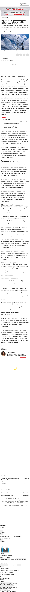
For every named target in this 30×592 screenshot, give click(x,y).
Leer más (22, 356)
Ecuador (3, 345)
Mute (1, 531)
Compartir (18, 559)
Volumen (2, 532)
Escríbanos (15, 508)
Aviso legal (5, 505)
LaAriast (8, 58)
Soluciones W (20, 507)
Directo (19, 536)
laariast (10, 58)
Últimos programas (12, 536)
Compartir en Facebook (6, 583)
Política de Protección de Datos (14, 505)
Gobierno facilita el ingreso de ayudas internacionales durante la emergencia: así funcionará (10, 494)
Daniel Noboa (4, 347)
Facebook (17, 55)
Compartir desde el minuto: (8, 591)
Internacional (5, 17)
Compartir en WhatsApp (6, 587)
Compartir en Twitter (5, 584)
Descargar (2, 590)
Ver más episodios (5, 559)
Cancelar (7, 578)
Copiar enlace (3, 588)
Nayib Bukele (4, 349)
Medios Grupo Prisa (15, 516)
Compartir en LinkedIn (5, 586)
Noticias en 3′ (3, 536)
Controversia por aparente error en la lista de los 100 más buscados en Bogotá (10, 480)
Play (1, 533)
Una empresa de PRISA (15, 513)
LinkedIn (24, 55)
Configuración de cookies (6, 507)
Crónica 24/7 (3, 553)
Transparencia (14, 507)
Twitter (20, 55)
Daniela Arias (4, 58)
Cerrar (2, 566)
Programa (15, 3)
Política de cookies (24, 505)
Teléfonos (26, 507)
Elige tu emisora (24, 4)
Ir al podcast (13, 559)
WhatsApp (27, 55)
